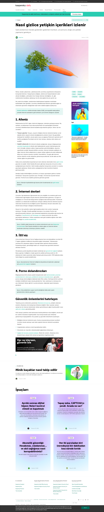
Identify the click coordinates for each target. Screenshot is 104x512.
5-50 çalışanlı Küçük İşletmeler (46, 1)
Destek (41, 10)
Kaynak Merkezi (48, 10)
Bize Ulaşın (18, 504)
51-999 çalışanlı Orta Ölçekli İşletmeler (63, 1)
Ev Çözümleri (19, 480)
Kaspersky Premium (20, 488)
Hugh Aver (21, 37)
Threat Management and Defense (79, 486)
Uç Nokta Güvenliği (76, 488)
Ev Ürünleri (35, 1)
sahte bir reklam (20, 309)
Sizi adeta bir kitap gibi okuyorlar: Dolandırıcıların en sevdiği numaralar (79, 156)
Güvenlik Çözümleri (20, 10)
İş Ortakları (28, 504)
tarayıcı (19, 20)
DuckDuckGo (26, 215)
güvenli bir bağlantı (51, 251)
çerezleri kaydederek (23, 146)
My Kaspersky (84, 5)
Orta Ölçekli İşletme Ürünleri (60, 480)
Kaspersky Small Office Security (41, 484)
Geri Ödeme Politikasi (20, 500)
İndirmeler (35, 10)
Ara (87, 20)
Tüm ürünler (37, 488)
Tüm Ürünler (74, 493)
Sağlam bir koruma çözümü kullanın (27, 333)
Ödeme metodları (28, 500)
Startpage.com (36, 215)
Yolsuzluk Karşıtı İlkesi (43, 499)
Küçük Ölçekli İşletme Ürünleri (41, 480)
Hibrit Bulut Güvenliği (76, 490)
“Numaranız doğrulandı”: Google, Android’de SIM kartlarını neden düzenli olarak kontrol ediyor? (79, 138)
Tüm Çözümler (19, 490)
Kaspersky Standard (20, 484)
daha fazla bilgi (36, 509)
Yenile (29, 10)
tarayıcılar (75, 96)
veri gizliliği (82, 96)
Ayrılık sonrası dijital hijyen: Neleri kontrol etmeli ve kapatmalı (33, 406)
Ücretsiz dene (76, 14)
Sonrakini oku (20, 365)
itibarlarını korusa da (44, 303)
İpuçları (34, 398)
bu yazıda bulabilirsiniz (29, 219)
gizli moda (60, 162)
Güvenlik (80, 91)
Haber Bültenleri (43, 504)
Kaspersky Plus (19, 486)
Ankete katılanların (22, 110)
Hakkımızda (23, 504)
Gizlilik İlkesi (36, 499)
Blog (64, 10)
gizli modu (56, 182)
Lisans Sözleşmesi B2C (52, 499)
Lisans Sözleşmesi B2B (61, 499)
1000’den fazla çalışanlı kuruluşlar (80, 1)
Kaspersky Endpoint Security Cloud (42, 486)
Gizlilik (74, 91)
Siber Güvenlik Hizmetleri (77, 484)
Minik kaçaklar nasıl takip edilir (36, 370)
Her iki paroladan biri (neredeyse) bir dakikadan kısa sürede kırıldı (71, 446)
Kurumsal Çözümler (76, 480)
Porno (74, 94)
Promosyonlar (57, 10)
